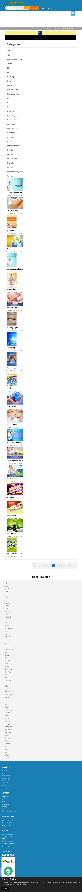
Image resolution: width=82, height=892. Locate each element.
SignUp (50, 8)
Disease (7, 637)
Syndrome (8, 727)
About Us (4, 771)
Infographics (5, 797)
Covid (6, 623)
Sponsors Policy (6, 825)
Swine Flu (7, 724)
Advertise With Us (7, 820)
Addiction (7, 589)
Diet (5, 634)
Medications (8, 694)
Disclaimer (5, 788)
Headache (8, 666)
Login (44, 8)
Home (48, 28)
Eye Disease (8, 649)
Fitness (6, 655)
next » (63, 565)
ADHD (6, 591)
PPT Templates (6, 839)
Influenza (7, 680)
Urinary (7, 741)
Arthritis (7, 600)
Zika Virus (7, 758)
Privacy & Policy (6, 778)
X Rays (6, 755)
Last (70, 565)
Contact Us (5, 773)
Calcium (7, 611)
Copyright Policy (6, 785)
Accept (5, 888)
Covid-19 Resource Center (10, 811)
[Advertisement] (41, 21)
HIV (5, 675)
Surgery (7, 721)
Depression (8, 628)
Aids (6, 594)
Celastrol (7, 617)
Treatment (8, 732)
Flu (5, 658)
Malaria (7, 692)
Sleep (6, 715)
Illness (6, 677)
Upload (34, 8)
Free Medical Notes (8, 836)
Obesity (7, 697)
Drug (6, 644)
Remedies (8, 713)
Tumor (6, 735)
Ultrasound (8, 738)
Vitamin (7, 752)
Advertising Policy (7, 823)
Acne (6, 586)
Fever (6, 652)
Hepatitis (7, 672)
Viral (6, 746)
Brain (6, 608)
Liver (6, 689)
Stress (6, 718)
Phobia (6, 707)
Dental (6, 625)
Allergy (6, 597)
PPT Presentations (7, 834)
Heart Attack (8, 669)
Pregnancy (8, 710)
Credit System (6, 846)
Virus (6, 749)
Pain (6, 704)
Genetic (7, 660)
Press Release (6, 804)
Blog (3, 799)
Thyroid (7, 729)
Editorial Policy (6, 783)
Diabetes (7, 631)
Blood (6, 606)
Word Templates (7, 841)
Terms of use (6, 776)
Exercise (7, 646)
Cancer (7, 614)
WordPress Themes (8, 844)
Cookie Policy (6, 780)
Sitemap (4, 806)
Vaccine (7, 744)
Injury (6, 683)
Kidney (6, 686)
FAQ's (3, 802)
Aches (6, 583)
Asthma (7, 603)
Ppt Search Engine (7, 809)
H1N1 (6, 663)
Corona (7, 620)
